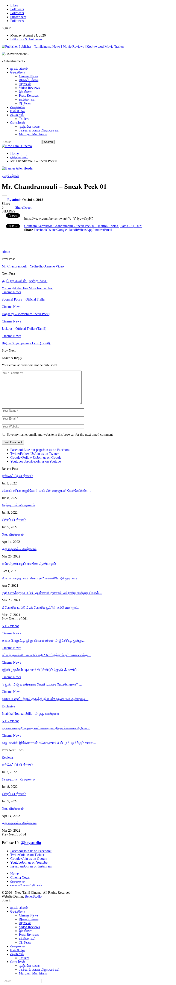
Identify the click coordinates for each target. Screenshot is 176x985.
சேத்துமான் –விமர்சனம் (18, 505)
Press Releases (29, 95)
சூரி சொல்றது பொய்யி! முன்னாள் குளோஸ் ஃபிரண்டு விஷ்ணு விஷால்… (52, 593)
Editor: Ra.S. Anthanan (26, 39)
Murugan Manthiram (33, 134)
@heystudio (30, 842)
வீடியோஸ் (17, 115)
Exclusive (8, 706)
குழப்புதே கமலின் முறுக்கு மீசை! (24, 281)
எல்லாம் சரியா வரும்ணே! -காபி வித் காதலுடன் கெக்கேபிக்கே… (46, 490)
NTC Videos (10, 721)
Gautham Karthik (36, 226)
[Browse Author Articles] (10, 248)
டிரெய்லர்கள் (10, 176)
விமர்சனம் (17, 107)
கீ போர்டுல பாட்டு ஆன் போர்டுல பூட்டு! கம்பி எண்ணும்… (42, 607)
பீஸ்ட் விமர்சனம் (13, 534)
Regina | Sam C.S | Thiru (125, 226)
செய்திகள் (17, 72)
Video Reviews (29, 88)
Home (14, 873)
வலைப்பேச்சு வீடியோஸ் (26, 885)
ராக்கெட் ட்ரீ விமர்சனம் (17, 476)
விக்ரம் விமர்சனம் (14, 520)
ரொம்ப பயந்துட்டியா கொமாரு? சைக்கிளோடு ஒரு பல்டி (39, 578)
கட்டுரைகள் (27, 99)
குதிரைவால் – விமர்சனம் (19, 549)
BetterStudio (33, 896)
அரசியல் (25, 84)
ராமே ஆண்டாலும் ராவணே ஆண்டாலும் (29, 563)
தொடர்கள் (17, 122)
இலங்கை (25, 91)
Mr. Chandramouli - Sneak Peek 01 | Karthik (78, 226)
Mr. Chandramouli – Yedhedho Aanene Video (33, 266)
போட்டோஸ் (17, 111)
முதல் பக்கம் (19, 68)
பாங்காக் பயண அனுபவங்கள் (39, 130)
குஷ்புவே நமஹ (29, 126)
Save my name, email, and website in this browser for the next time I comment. (60, 434)
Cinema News (28, 76)
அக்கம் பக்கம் (28, 80)
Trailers (24, 119)
